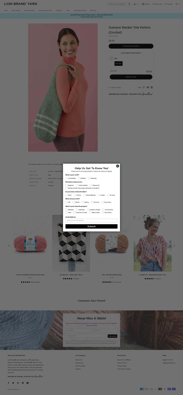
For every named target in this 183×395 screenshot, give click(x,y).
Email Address (70, 217)
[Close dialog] (117, 166)
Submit (91, 226)
